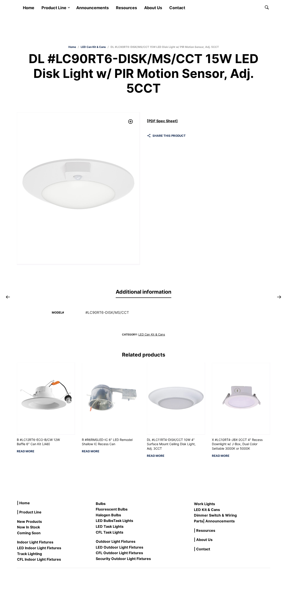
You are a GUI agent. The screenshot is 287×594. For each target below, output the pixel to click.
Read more (25, 451)
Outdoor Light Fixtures (115, 541)
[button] (130, 121)
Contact (177, 7)
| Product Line (29, 512)
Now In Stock (28, 527)
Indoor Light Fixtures (35, 542)
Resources (126, 7)
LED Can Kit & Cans (93, 47)
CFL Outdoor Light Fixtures (119, 553)
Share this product (169, 135)
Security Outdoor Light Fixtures (123, 558)
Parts (198, 521)
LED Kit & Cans (207, 509)
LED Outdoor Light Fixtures (119, 547)
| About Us (203, 539)
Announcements (92, 7)
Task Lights (123, 520)
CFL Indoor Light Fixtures (39, 559)
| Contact (202, 549)
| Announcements (219, 521)
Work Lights (204, 504)
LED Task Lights (110, 526)
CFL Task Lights (109, 532)
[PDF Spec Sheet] (162, 121)
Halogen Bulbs (108, 515)
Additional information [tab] (143, 292)
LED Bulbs (104, 520)
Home (28, 7)
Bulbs (101, 503)
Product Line (53, 7)
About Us (153, 7)
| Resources (204, 530)
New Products (29, 521)
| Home (23, 503)
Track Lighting (29, 553)
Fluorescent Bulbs (112, 509)
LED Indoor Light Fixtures (39, 548)
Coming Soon (29, 533)
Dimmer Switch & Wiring (215, 515)
